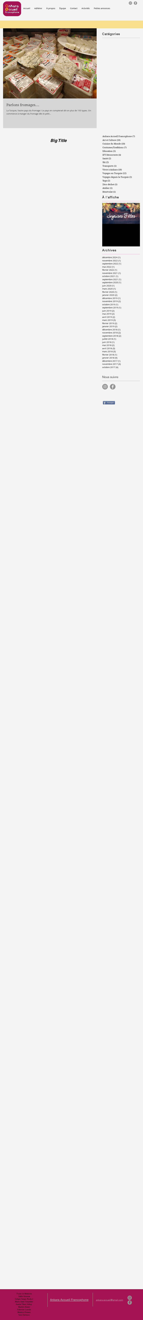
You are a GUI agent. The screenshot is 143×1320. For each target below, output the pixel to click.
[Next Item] (135, 213)
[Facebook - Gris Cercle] (135, 3)
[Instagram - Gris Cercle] (130, 3)
